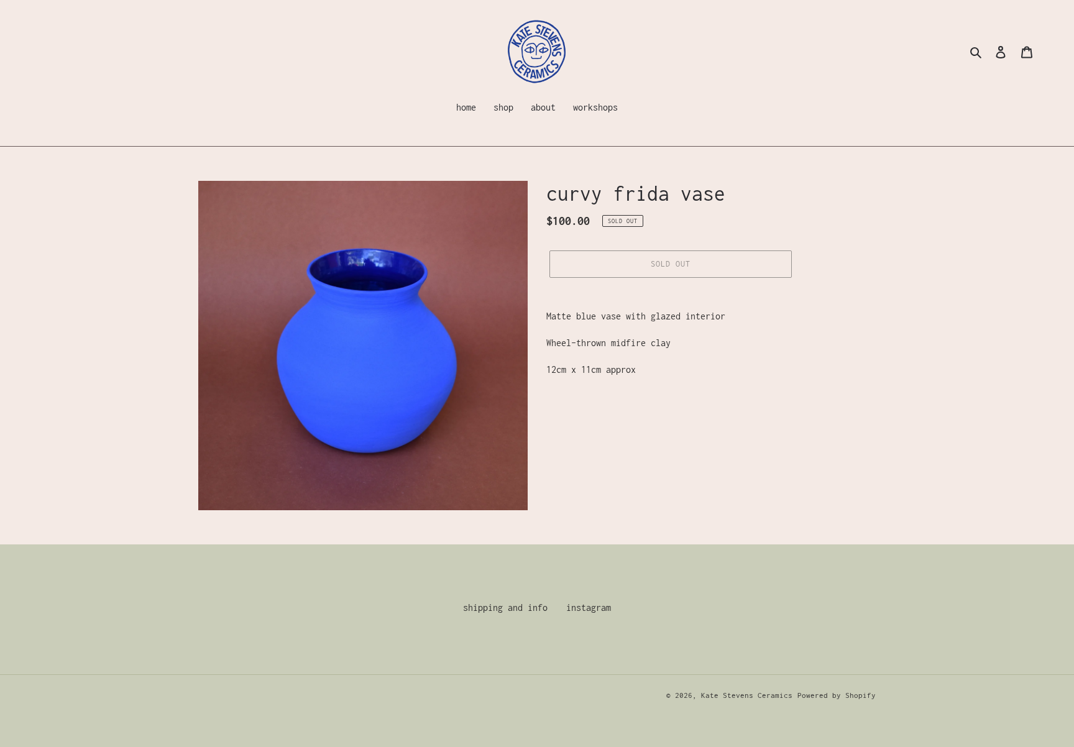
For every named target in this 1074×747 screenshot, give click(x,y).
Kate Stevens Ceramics (746, 695)
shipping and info (505, 607)
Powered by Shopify (836, 695)
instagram (588, 607)
